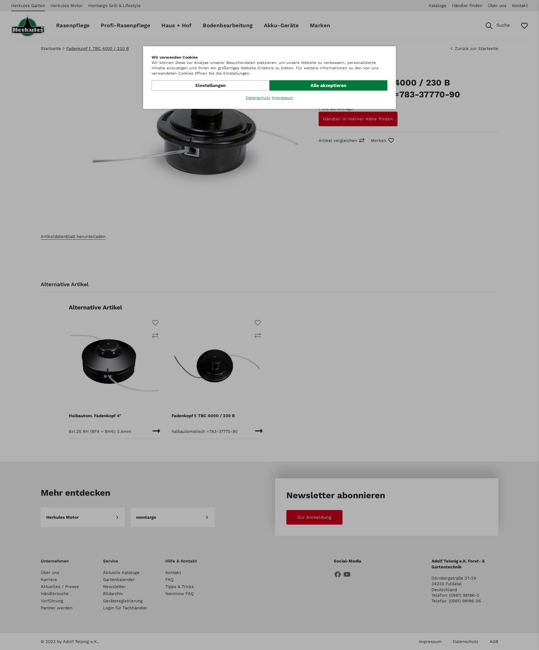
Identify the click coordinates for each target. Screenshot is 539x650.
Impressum (282, 97)
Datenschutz (258, 97)
